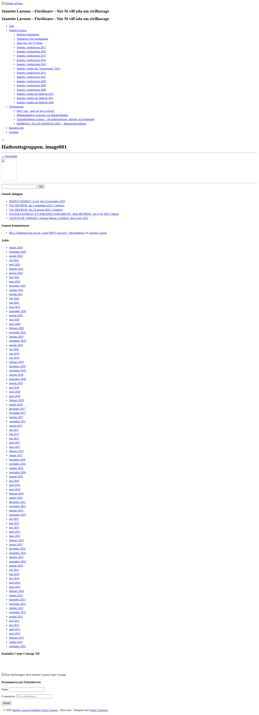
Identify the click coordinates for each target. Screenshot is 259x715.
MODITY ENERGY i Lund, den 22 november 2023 (37, 201)
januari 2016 (16, 497)
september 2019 (17, 340)
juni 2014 (14, 574)
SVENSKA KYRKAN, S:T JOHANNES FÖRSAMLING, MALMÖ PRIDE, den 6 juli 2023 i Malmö (64, 214)
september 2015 (17, 514)
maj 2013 (14, 625)
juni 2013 (14, 620)
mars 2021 (14, 307)
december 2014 (17, 548)
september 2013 (17, 612)
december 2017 (17, 408)
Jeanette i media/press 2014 (31, 60)
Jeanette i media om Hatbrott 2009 (35, 102)
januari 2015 (16, 544)
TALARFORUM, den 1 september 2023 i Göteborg (36, 205)
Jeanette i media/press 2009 (31, 85)
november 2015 (17, 506)
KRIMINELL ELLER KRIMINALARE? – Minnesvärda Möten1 (51, 123)
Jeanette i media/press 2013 (31, 64)
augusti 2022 (16, 273)
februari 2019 (16, 362)
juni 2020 (14, 319)
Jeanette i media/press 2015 (31, 55)
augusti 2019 (16, 345)
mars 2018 (14, 396)
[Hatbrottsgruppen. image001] (9, 179)
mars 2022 (14, 281)
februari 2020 (16, 328)
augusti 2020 (16, 315)
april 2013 (14, 629)
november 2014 (17, 553)
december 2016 (17, 459)
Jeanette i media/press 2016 (31, 51)
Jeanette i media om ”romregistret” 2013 (38, 68)
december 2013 (17, 599)
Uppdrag (13, 132)
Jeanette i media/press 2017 (31, 47)
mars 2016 (14, 489)
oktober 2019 (16, 336)
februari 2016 (16, 493)
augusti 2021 (16, 294)
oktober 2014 (16, 557)
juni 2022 (14, 277)
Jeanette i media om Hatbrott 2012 (35, 94)
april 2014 (14, 582)
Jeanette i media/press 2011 (31, 77)
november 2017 (17, 413)
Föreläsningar (16, 106)
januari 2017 (16, 455)
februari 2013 (16, 637)
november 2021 (17, 285)
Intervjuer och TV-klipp (29, 43)
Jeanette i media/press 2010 (31, 81)
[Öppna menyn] (3, 139)
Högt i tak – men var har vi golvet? (36, 111)
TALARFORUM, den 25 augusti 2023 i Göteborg (36, 209)
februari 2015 (16, 540)
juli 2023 (14, 260)
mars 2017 (14, 447)
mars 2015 (14, 536)
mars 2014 (14, 587)
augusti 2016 (16, 476)
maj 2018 (14, 387)
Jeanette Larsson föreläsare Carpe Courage (35, 710)
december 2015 (17, 502)
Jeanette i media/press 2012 (31, 72)
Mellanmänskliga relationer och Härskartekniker (42, 115)
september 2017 (17, 421)
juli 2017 (14, 430)
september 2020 (17, 311)
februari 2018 (16, 400)
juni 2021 (14, 298)
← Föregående (9, 156)
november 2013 (17, 604)
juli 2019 (14, 349)
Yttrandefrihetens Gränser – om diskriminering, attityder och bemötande (55, 119)
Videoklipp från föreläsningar (32, 38)
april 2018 (14, 391)
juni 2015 (14, 523)
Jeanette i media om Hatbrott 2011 (35, 98)
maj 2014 (14, 578)
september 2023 (17, 251)
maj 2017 (14, 438)
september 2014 (17, 561)
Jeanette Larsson (18, 30)
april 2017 (14, 442)
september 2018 (17, 379)
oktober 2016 (16, 468)
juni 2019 (14, 353)
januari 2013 (16, 642)
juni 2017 (14, 434)
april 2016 (14, 485)
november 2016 (17, 463)
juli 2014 (14, 569)
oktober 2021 (16, 290)
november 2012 (17, 646)
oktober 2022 (16, 268)
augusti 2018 (16, 383)
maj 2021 (14, 302)
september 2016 (17, 472)
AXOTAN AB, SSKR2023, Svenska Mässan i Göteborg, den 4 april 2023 (48, 218)
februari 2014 (16, 591)
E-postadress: (9, 696)
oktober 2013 (16, 608)
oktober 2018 (16, 374)
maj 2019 (14, 357)
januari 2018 (16, 404)
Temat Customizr (98, 710)
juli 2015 (14, 519)
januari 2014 (16, 595)
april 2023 (14, 264)
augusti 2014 (16, 565)
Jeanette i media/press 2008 (31, 89)
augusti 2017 (16, 425)
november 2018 (17, 370)
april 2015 (14, 531)
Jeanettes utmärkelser (28, 34)
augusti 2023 (16, 256)
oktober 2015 (16, 510)
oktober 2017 (16, 417)
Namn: (5, 689)
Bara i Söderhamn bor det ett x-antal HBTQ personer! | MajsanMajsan (46, 233)
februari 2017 (16, 451)
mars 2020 (14, 324)
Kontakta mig (16, 127)
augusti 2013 (16, 616)
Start (11, 26)
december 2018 (17, 366)
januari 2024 (16, 247)
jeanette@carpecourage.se (134, 668)
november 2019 (17, 332)
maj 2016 (14, 481)
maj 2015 (14, 527)
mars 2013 (14, 633)
